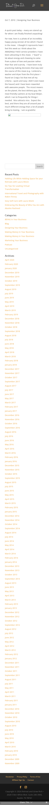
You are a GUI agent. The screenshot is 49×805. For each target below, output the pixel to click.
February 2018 (11, 360)
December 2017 (12, 369)
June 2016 (9, 440)
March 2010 (10, 746)
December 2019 (12, 272)
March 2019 (10, 310)
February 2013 (11, 604)
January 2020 (11, 268)
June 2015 (9, 490)
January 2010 (11, 755)
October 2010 (11, 717)
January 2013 (11, 608)
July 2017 (9, 390)
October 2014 (11, 524)
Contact (31, 780)
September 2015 (12, 478)
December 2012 (12, 612)
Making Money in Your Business (19, 232)
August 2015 (10, 482)
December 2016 (12, 415)
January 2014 (11, 562)
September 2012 (12, 625)
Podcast (8, 244)
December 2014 (12, 516)
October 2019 (11, 281)
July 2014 (9, 537)
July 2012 (9, 633)
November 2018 (12, 323)
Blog (7, 223)
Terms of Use (35, 777)
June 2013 (9, 587)
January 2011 (11, 704)
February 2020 (11, 264)
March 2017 (10, 402)
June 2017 (9, 394)
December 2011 (12, 662)
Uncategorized (11, 248)
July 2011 (9, 683)
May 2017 (9, 398)
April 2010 (9, 742)
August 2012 (10, 629)
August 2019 (10, 289)
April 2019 (9, 306)
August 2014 (10, 532)
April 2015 (9, 499)
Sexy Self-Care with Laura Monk (19, 201)
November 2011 (12, 667)
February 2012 (11, 654)
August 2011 (10, 679)
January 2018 (11, 364)
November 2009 (12, 763)
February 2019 (11, 314)
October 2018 (11, 327)
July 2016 (9, 436)
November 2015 (12, 469)
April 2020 (9, 260)
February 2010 (11, 751)
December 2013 (12, 566)
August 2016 (10, 432)
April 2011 (9, 692)
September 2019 (12, 285)
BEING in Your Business (15, 219)
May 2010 (9, 738)
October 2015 (11, 474)
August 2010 (10, 725)
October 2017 (11, 377)
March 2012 (10, 650)
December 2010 (12, 709)
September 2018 (12, 331)
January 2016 (11, 461)
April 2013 (9, 595)
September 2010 (12, 721)
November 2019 (12, 276)
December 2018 (12, 318)
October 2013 (11, 574)
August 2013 (10, 583)
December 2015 (12, 465)
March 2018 (10, 356)
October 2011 (11, 671)
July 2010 (9, 730)
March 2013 (10, 599)
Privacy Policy (22, 777)
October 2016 (11, 423)
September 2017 (12, 381)
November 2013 (12, 570)
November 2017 (12, 373)
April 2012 (9, 646)
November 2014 (12, 520)
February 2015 (11, 507)
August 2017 (10, 385)
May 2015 (9, 495)
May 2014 (9, 545)
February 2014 (11, 558)
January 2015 (11, 511)
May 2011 (9, 688)
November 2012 (12, 616)
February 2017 (11, 406)
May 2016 (9, 444)
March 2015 (10, 503)
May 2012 (9, 641)
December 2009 (12, 759)
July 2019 (9, 293)
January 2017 (11, 411)
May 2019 (9, 302)
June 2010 (9, 734)
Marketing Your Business (16, 240)
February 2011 (11, 700)
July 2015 (9, 486)
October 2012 (11, 620)
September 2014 (12, 528)
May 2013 (9, 591)
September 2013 (12, 578)
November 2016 (12, 419)
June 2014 (9, 541)
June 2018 (9, 343)
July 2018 (9, 339)
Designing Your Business (28, 20)
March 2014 (10, 553)
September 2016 (12, 427)
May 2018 (9, 348)
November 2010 (12, 713)
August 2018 (10, 335)
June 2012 (9, 637)
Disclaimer (10, 777)
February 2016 (11, 457)
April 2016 (9, 448)
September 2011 (12, 675)
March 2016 (10, 453)
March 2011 (10, 696)
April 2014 (9, 549)
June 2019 (9, 297)
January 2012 (11, 658)
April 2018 (9, 352)
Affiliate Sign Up (18, 780)
